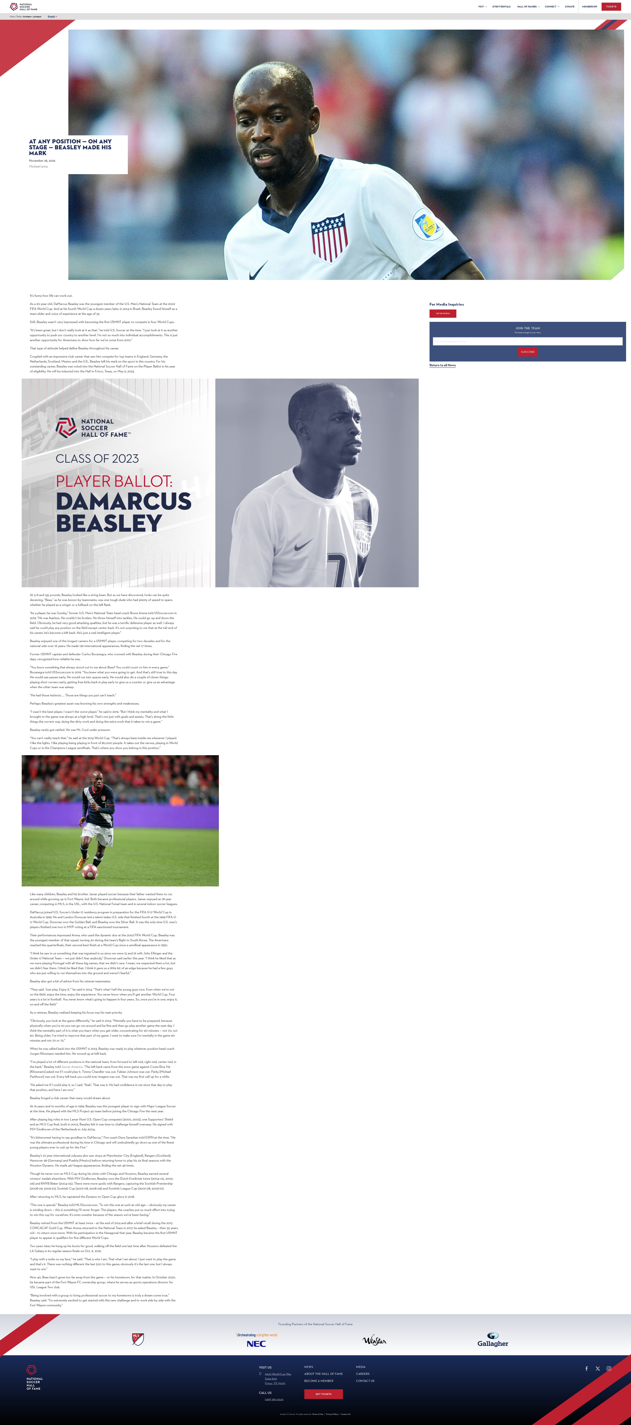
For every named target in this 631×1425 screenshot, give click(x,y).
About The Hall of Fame (323, 1374)
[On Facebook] (586, 1368)
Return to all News (443, 365)
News (308, 1367)
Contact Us (365, 1381)
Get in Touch (443, 313)
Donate (569, 6)
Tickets (611, 6)
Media (360, 1367)
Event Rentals (502, 6)
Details (51, 16)
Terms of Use (317, 1414)
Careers (363, 1374)
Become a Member (318, 1381)
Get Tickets (324, 1394)
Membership (589, 6)
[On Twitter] (598, 1368)
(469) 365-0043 (274, 1399)
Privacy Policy (332, 1414)
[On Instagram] (609, 1368)
